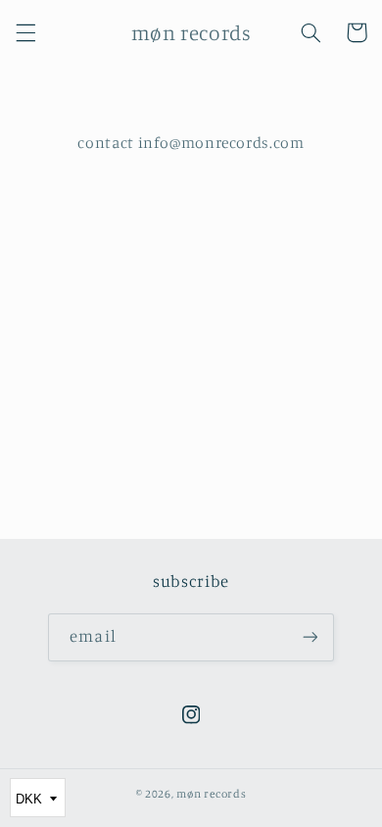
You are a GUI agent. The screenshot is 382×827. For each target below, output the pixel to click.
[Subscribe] (309, 637)
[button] (25, 32)
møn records (211, 794)
